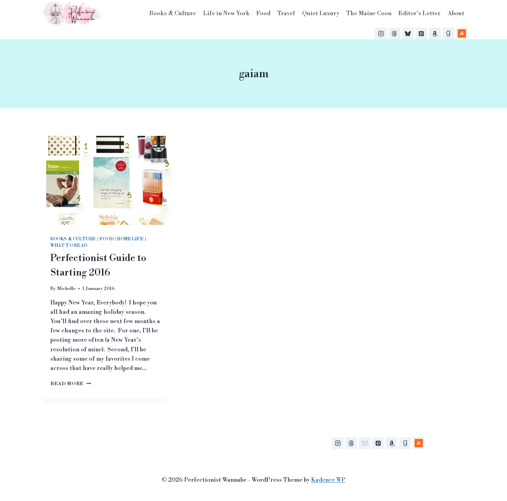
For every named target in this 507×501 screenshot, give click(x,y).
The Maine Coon (368, 13)
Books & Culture (172, 13)
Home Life (130, 239)
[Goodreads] (448, 33)
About (456, 13)
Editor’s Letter (419, 13)
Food (263, 13)
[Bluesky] (408, 33)
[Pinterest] (421, 33)
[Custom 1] (419, 443)
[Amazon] (435, 33)
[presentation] (106, 180)
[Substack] (462, 33)
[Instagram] (381, 33)
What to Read (68, 245)
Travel (286, 13)
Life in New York (226, 13)
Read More (70, 384)
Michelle (66, 288)
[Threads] (394, 33)
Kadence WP (328, 480)
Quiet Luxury (320, 13)
